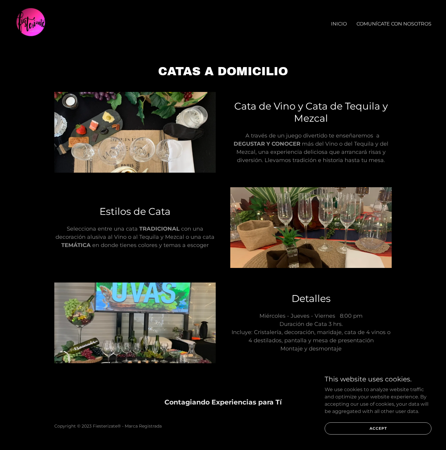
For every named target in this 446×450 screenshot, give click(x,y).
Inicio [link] (339, 24)
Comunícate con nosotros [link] (393, 24)
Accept (378, 428)
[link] (31, 22)
